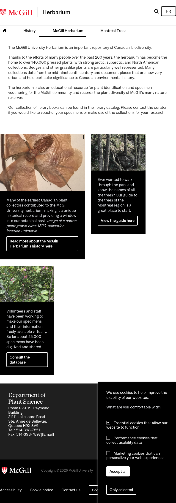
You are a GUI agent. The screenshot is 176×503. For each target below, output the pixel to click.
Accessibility (11, 490)
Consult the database (20, 359)
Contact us (70, 490)
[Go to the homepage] (4, 31)
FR (168, 11)
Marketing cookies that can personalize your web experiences (135, 455)
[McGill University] (16, 12)
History (29, 30)
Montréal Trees (113, 30)
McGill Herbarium (68, 30)
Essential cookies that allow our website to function (137, 425)
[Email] (48, 434)
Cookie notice (41, 490)
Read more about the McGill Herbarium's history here (34, 243)
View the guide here (118, 220)
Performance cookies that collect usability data (132, 440)
